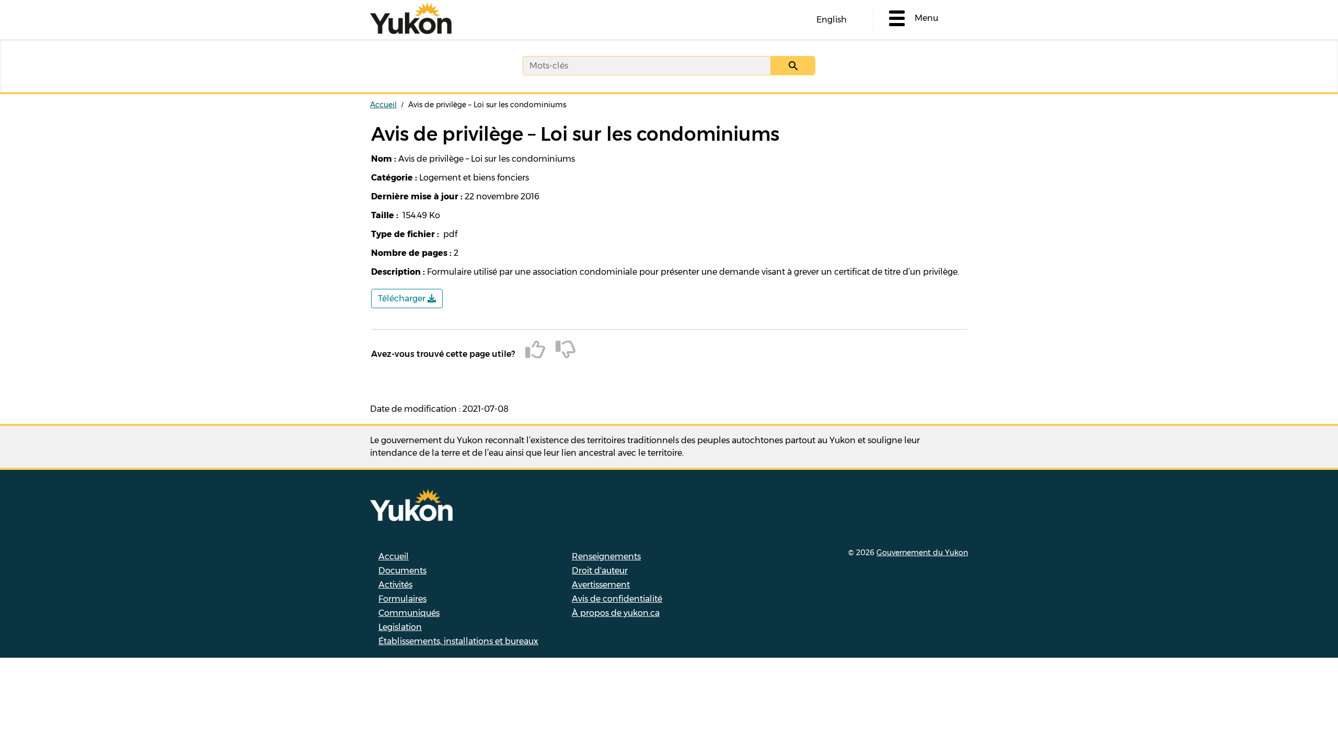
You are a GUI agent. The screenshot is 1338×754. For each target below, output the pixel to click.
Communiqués (409, 613)
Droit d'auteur (600, 571)
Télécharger (403, 298)
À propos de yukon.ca (616, 613)
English (831, 20)
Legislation (400, 627)
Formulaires (402, 599)
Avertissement (601, 585)
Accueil (383, 104)
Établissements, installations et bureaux (458, 641)
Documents (402, 571)
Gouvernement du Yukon (922, 552)
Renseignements (606, 556)
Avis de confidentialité (617, 599)
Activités (395, 585)
